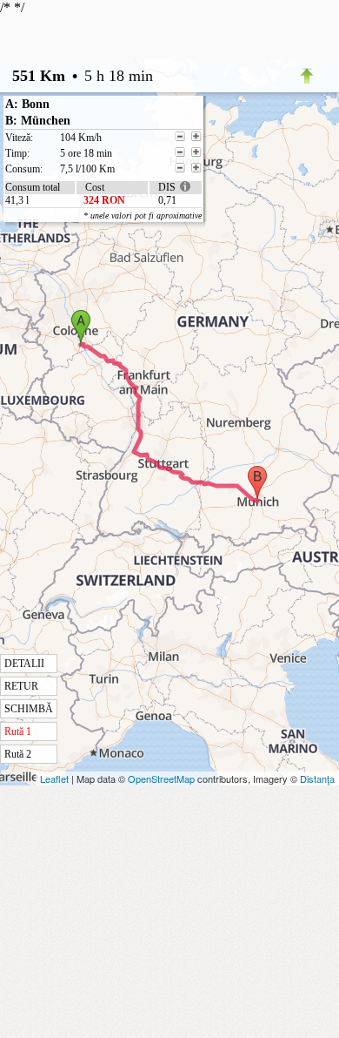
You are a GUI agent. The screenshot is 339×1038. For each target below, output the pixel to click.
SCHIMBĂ (28, 709)
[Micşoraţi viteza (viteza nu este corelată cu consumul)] (180, 136)
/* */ (101, 380)
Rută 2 (17, 754)
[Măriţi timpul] (196, 152)
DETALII (24, 663)
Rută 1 (17, 731)
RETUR (21, 686)
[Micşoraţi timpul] (180, 152)
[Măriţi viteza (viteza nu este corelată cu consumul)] (196, 136)
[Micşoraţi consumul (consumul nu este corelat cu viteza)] (180, 168)
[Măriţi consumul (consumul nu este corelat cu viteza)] (196, 168)
